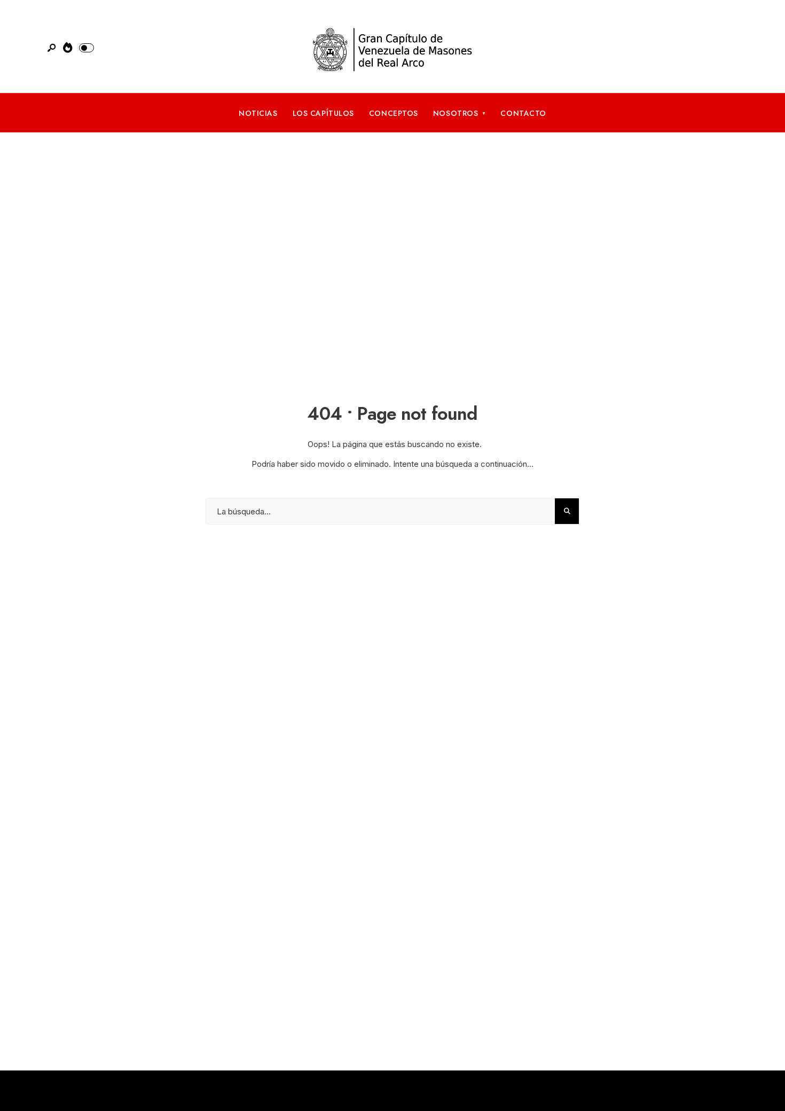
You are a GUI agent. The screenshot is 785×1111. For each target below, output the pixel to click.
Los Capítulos (323, 113)
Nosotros (455, 113)
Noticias (258, 113)
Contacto (523, 113)
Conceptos (393, 113)
